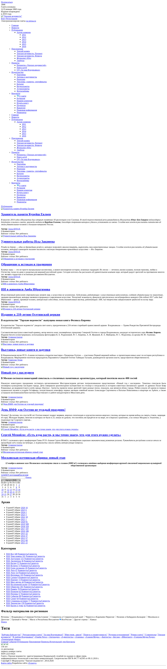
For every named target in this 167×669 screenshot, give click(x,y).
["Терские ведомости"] (11, 16)
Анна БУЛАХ (14, 229)
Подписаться (7, 2)
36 (22, 561)
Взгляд (14, 563)
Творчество (16, 603)
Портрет (14, 580)
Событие (15, 596)
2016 (23, 531)
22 (27, 533)
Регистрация (11, 18)
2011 (23, 543)
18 (27, 517)
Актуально (15, 559)
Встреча (14, 566)
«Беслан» (116, 637)
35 (29, 584)
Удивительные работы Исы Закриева (28, 241)
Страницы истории (19, 601)
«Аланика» (79, 637)
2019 (23, 524)
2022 (23, 517)
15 (16, 490)
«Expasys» (32, 663)
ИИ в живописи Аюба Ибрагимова (25, 289)
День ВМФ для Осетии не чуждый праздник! (33, 409)
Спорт (13, 598)
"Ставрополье (150, 635)
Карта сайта (6, 663)
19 (8, 492)
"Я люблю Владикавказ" (23, 637)
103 (21, 575)
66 (27, 540)
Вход (3, 18)
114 (17, 573)
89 (20, 596)
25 (5, 494)
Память (14, 589)
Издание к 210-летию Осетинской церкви (30, 314)
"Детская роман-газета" (32, 635)
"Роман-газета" (137, 635)
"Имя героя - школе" (73, 635)
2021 (23, 519)
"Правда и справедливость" (95, 635)
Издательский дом (57, 642)
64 (18, 598)
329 (27, 526)
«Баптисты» (106, 637)
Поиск (28, 477)
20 (11, 492)
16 (19, 490)
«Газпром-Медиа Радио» (144, 637)
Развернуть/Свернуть (27, 554)
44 (23, 582)
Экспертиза (16, 561)
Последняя (23, 475)
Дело (13, 573)
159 (22, 603)
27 (11, 494)
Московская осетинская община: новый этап (33, 457)
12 (8, 490)
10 (2, 490)
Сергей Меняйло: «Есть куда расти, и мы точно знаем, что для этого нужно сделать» (61, 435)
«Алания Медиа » (93, 637)
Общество (15, 587)
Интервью (15, 575)
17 (2, 492)
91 (27, 522)
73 (19, 566)
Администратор (15, 337)
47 (16, 570)
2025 (23, 510)
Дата (13, 570)
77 (29, 601)
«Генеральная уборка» (11, 639)
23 (26, 543)
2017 (23, 529)
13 (11, 490)
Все (12, 554)
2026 (23, 508)
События (13, 642)
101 (23, 556)
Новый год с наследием (17, 372)
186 (27, 531)
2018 (23, 526)
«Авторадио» (54, 637)
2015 (23, 533)
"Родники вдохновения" (119, 635)
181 (21, 587)
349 (15, 554)
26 (26, 568)
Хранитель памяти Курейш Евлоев (26, 214)
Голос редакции (18, 568)
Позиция (14, 591)
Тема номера (16, 556)
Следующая (13, 475)
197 (27, 529)
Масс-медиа (16, 582)
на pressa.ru (31, 21)
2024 (23, 512)
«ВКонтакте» (127, 637)
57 (27, 538)
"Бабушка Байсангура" (11, 635)
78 (19, 589)
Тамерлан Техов (15, 360)
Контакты (70, 642)
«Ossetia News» (41, 637)
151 (22, 559)
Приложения (34, 642)
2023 (23, 515)
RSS (8, 554)
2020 (23, 522)
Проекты (45, 642)
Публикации (22, 642)
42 (20, 591)
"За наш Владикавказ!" (53, 635)
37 (27, 536)
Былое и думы (17, 605)
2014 (23, 536)
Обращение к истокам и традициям (26, 264)
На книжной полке (19, 584)
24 (2, 494)
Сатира (14, 577)
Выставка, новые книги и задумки (25, 349)
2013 (23, 538)
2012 (23, 540)
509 (27, 524)
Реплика (14, 594)
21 (14, 492)
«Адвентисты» (67, 637)
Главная (4, 642)
